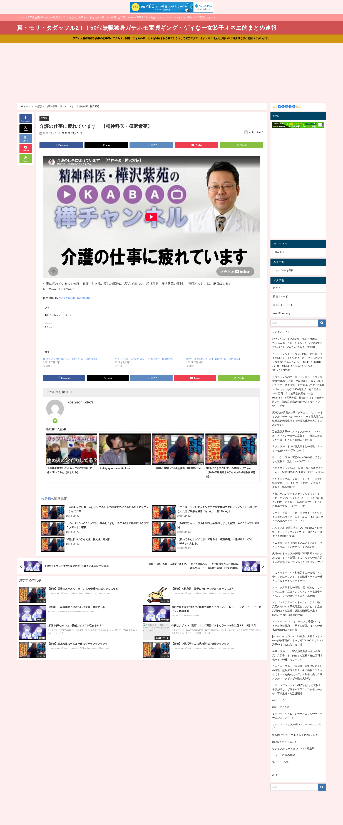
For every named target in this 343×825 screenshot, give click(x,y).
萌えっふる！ (279, 700)
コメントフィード (283, 305)
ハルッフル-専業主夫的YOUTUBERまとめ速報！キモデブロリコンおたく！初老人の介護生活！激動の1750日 (297, 531)
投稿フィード (280, 296)
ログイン (278, 288)
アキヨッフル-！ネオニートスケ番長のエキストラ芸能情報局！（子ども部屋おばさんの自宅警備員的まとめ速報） (297, 625)
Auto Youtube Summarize (75, 297)
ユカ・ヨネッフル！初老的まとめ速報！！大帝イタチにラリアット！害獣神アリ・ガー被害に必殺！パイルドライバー (297, 576)
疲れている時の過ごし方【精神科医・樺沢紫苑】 (70, 359)
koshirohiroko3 (256, 132)
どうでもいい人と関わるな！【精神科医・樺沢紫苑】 (145, 359)
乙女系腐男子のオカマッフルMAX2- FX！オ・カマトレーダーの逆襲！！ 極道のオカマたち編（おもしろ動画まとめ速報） (297, 435)
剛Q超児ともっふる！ (284, 742)
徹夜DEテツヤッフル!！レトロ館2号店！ (295, 735)
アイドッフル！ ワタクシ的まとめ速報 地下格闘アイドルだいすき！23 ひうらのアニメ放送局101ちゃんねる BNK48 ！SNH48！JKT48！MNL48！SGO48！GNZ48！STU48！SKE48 (297, 362)
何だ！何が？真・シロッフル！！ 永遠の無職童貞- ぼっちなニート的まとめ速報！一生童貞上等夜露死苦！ (297, 483)
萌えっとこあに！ (282, 707)
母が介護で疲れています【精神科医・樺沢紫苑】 (213, 359)
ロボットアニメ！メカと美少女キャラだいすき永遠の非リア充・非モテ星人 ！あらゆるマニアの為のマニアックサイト (297, 517)
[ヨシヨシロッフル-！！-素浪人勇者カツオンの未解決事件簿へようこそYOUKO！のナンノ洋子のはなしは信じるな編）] (298, 640)
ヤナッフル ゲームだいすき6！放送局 (293, 748)
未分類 (44, 118)
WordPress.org (281, 313)
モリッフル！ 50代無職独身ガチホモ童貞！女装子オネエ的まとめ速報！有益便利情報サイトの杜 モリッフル (297, 655)
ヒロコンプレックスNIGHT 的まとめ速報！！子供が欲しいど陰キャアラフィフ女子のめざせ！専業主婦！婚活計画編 (297, 689)
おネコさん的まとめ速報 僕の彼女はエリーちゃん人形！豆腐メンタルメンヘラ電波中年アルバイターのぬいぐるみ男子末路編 (297, 343)
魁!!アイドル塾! (280, 762)
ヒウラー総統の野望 (283, 755)
